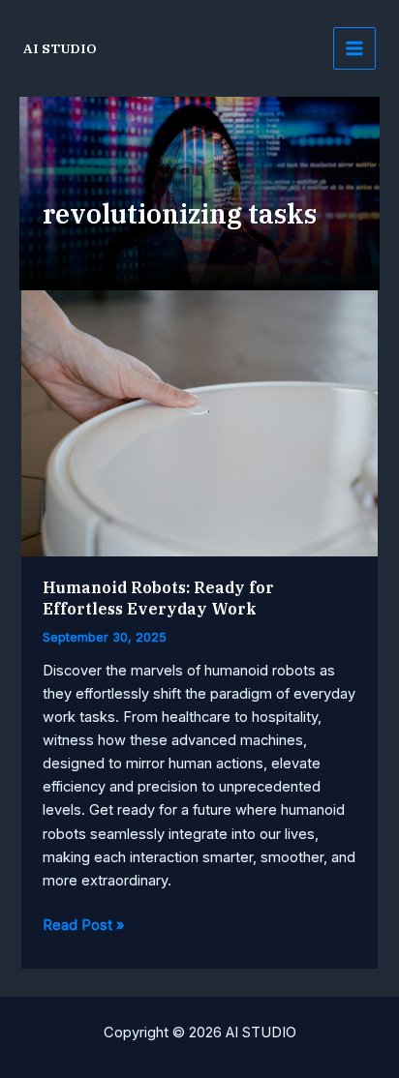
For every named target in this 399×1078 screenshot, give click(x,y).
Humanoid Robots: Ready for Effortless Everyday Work (158, 597)
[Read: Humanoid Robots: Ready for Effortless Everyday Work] (199, 423)
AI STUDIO (60, 48)
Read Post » (83, 926)
